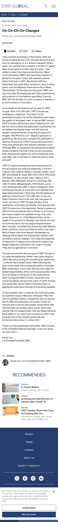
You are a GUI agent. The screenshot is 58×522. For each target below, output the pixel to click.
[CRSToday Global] (14, 6)
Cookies (29, 450)
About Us (29, 458)
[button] (8, 356)
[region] (29, 503)
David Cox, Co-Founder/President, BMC (30, 361)
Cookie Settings (29, 508)
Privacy (29, 434)
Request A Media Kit (29, 465)
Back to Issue (8, 21)
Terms (29, 442)
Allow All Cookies (29, 514)
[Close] (54, 492)
